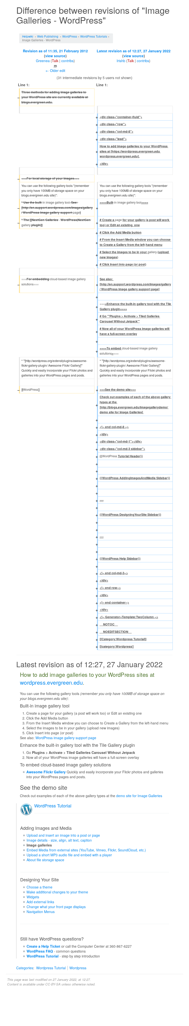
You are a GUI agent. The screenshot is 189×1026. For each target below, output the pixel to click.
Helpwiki (27, 36)
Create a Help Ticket (43, 946)
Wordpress (77, 967)
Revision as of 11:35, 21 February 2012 (55, 50)
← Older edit (55, 70)
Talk (55, 60)
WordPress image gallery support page (65, 737)
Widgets (33, 896)
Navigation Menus (41, 911)
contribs (67, 60)
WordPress (69, 36)
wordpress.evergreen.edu (51, 682)
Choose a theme (39, 887)
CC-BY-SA (53, 984)
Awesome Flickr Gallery (46, 771)
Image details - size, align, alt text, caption (59, 840)
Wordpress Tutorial (51, 967)
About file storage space (45, 859)
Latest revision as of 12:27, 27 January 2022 (134, 50)
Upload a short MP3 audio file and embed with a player (69, 854)
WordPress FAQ (40, 951)
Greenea (43, 60)
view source (55, 55)
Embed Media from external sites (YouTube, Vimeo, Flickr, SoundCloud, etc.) (86, 849)
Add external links (40, 901)
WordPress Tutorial (52, 805)
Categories (24, 967)
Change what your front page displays (56, 906)
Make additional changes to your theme (57, 891)
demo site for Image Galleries (139, 795)
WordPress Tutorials (93, 36)
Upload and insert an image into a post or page (63, 835)
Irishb (121, 60)
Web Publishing (47, 36)
